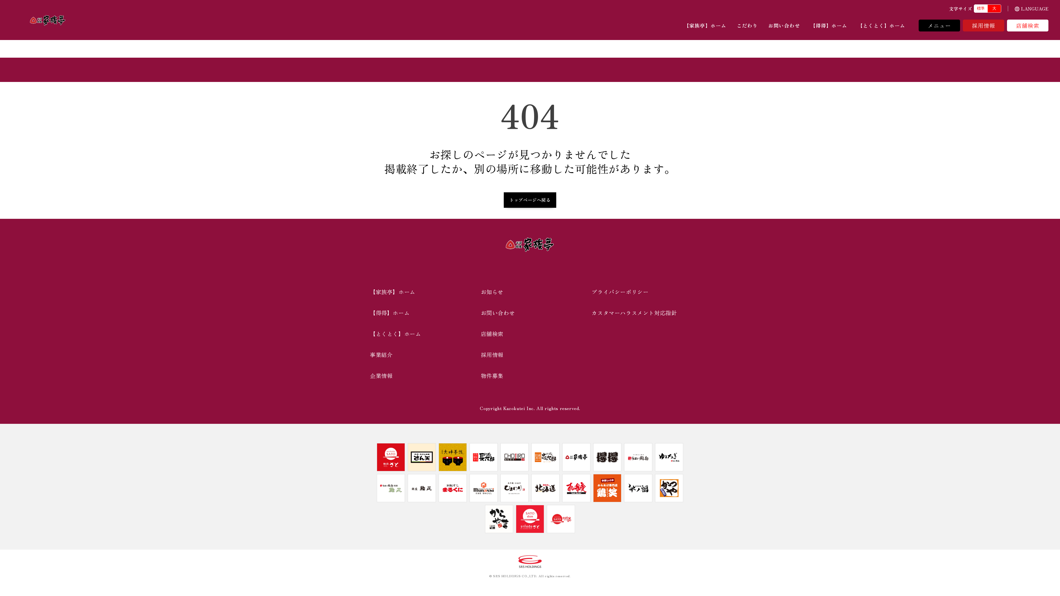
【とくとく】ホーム (881, 25)
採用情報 (983, 26)
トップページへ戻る (529, 199)
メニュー (939, 26)
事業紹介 (381, 355)
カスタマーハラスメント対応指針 (634, 313)
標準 (981, 8)
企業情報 (381, 376)
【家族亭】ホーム (705, 25)
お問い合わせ (784, 25)
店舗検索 (1028, 26)
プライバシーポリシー (620, 292)
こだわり (747, 25)
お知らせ (492, 292)
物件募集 (492, 376)
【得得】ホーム (828, 25)
